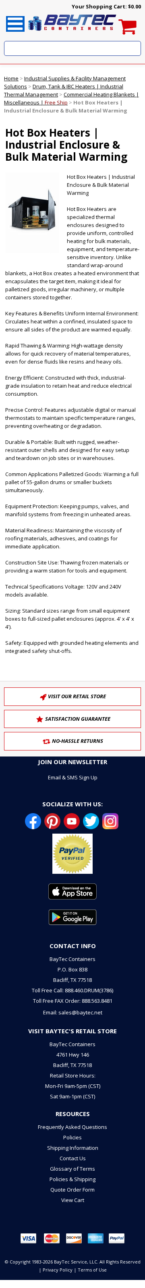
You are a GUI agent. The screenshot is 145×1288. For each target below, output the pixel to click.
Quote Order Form (72, 1189)
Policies (72, 1137)
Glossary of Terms (72, 1168)
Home (11, 78)
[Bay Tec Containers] (72, 33)
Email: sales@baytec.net (72, 1012)
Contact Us (73, 1158)
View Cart (72, 1200)
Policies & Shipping (72, 1179)
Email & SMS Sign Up (72, 777)
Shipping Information (72, 1147)
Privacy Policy (57, 1270)
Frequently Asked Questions (72, 1127)
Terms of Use (92, 1270)
